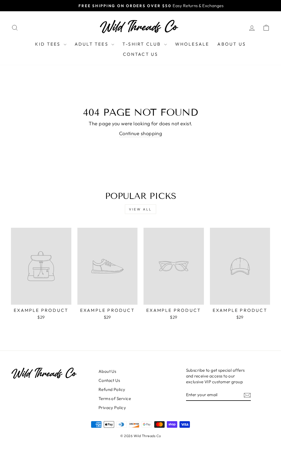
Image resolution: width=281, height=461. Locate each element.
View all (140, 209)
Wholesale (192, 44)
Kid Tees (48, 44)
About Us (231, 44)
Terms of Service (115, 398)
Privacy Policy (112, 407)
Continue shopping (140, 133)
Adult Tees (92, 44)
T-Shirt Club (142, 44)
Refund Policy (112, 389)
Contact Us (140, 54)
